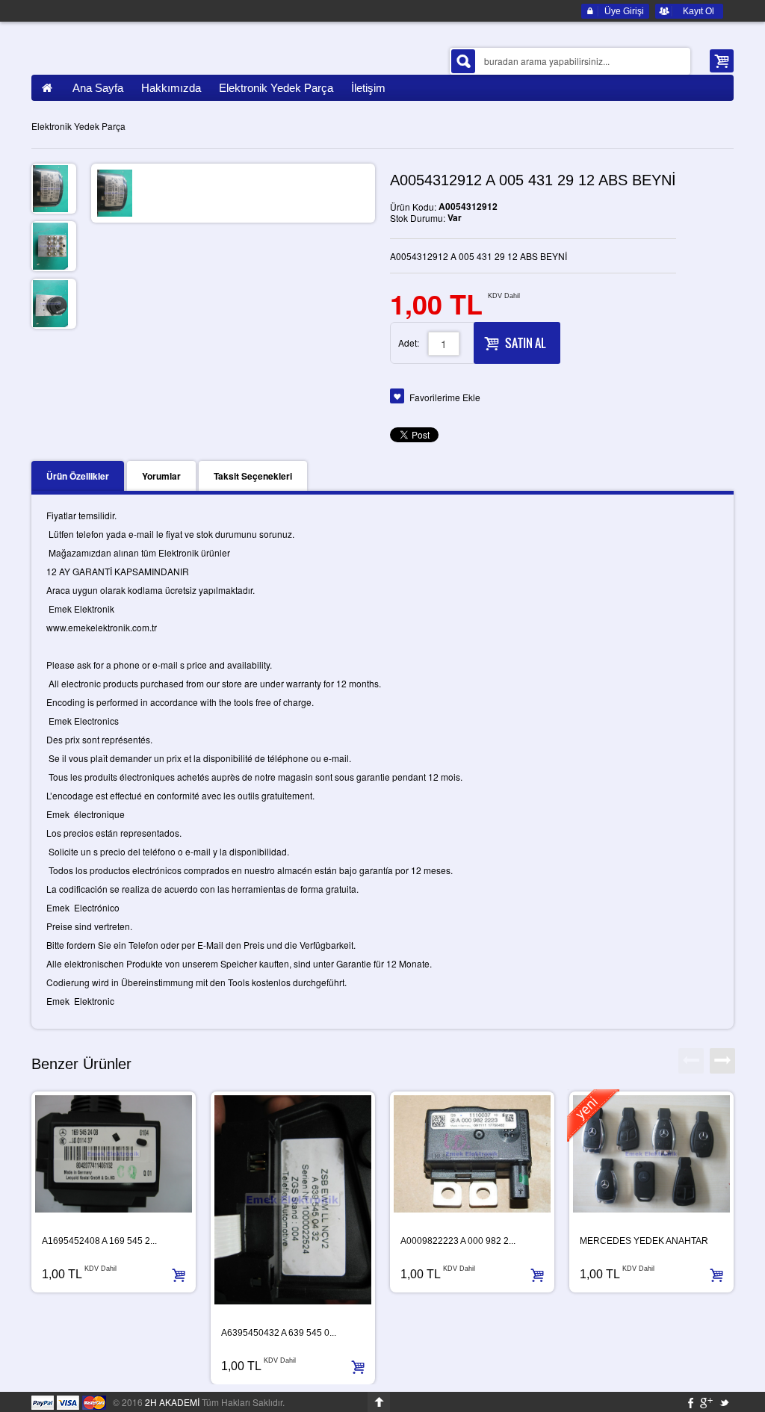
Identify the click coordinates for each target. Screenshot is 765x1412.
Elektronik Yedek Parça (78, 126)
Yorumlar (161, 476)
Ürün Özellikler (77, 476)
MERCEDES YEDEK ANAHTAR (644, 1241)
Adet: (408, 342)
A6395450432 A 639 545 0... (278, 1333)
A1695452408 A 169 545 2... (99, 1241)
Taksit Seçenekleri (253, 476)
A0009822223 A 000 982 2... (457, 1241)
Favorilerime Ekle (444, 397)
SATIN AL (525, 343)
